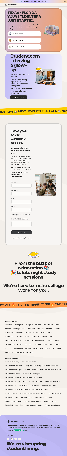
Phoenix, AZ (40, 333)
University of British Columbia (16, 381)
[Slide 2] (65, 1)
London (8, 348)
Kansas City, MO (54, 340)
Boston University (35, 381)
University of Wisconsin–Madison (17, 389)
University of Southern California (17, 385)
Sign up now (17, 97)
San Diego (40, 329)
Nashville (17, 340)
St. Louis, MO (10, 344)
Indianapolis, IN (40, 340)
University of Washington (31, 374)
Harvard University (12, 362)
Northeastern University (41, 389)
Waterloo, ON (18, 348)
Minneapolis (9, 336)
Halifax (58, 348)
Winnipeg (37, 344)
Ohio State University (52, 381)
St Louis (20, 344)
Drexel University (11, 405)
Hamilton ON (38, 348)
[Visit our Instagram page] (11, 439)
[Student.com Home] (11, 5)
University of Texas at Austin (51, 370)
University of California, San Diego (43, 385)
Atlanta (57, 329)
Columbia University (31, 370)
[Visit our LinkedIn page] (19, 439)
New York (8, 325)
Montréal (19, 333)
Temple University (50, 401)
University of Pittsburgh (33, 401)
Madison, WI (47, 344)
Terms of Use (17, 239)
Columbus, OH (28, 340)
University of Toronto (34, 378)
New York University (28, 362)
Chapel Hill (9, 352)
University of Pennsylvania (15, 378)
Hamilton (28, 348)
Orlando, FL (35, 336)
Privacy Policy (28, 239)
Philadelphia (9, 333)
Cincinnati (57, 344)
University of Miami (12, 397)
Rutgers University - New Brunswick (33, 393)
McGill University (55, 393)
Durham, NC (19, 352)
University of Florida (12, 374)
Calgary (26, 336)
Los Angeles (18, 325)
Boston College (27, 397)
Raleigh (51, 336)
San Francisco (48, 325)
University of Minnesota (43, 397)
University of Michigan (13, 370)
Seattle (8, 329)
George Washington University (31, 405)
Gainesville (30, 352)
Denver (49, 333)
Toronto (38, 325)
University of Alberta (52, 405)
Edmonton (28, 344)
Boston (57, 325)
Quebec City (49, 348)
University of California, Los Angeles (18, 366)
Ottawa (19, 336)
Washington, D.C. (19, 329)
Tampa (44, 336)
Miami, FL (49, 329)
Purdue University (11, 393)
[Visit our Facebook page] (15, 439)
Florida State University (14, 401)
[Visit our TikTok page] (8, 439)
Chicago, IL (29, 325)
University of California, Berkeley (46, 366)
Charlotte (8, 340)
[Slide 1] (64, 1)
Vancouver (31, 329)
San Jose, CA (29, 333)
